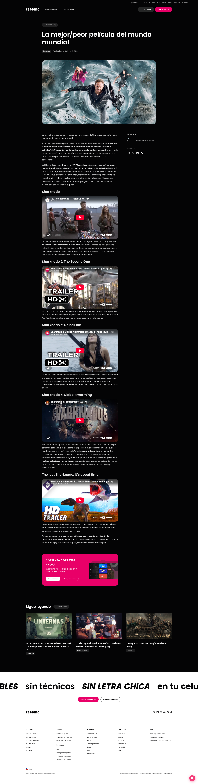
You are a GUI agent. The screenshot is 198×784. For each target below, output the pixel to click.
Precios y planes (51, 9)
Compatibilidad (68, 9)
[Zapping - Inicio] (32, 712)
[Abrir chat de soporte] (192, 778)
